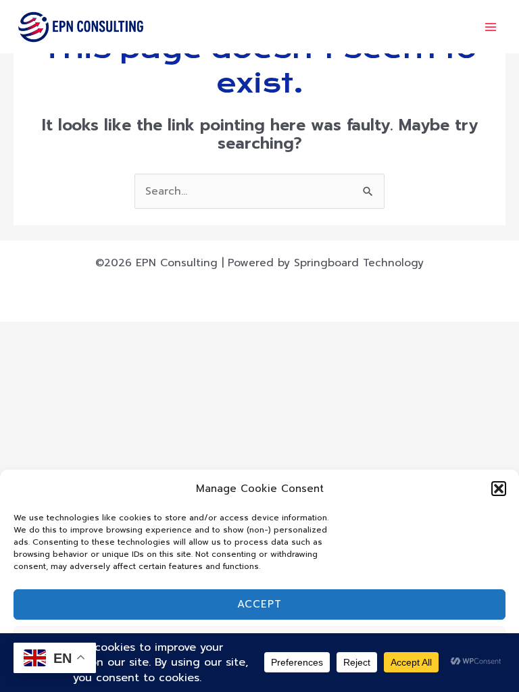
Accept (259, 604)
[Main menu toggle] (490, 26)
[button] (498, 488)
